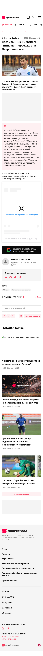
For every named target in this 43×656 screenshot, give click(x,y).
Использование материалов (15, 563)
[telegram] (7, 628)
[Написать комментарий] (21, 308)
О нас (4, 549)
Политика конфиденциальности (18, 568)
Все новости (19, 32)
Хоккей (8, 608)
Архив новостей (9, 580)
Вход (39, 297)
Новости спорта (7, 32)
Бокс (34, 24)
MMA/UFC (22, 24)
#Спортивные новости (21, 290)
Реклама (6, 554)
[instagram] (3, 628)
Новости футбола (11, 38)
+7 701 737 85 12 (9, 639)
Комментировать (32, 316)
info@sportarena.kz (10, 636)
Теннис (8, 613)
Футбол (8, 24)
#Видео (6, 290)
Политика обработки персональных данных (19, 574)
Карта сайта (8, 558)
